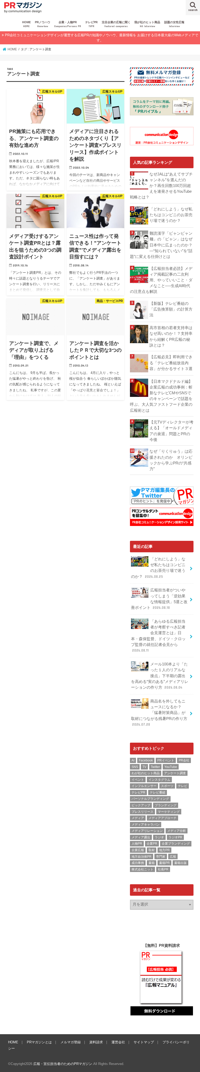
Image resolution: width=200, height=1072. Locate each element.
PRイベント (165, 760)
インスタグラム (159, 780)
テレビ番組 (157, 792)
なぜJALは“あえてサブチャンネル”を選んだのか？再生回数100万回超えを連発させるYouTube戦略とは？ (161, 185)
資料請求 (96, 1042)
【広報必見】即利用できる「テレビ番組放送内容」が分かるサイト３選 (170, 363)
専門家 (160, 856)
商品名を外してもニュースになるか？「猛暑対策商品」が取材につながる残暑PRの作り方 (159, 712)
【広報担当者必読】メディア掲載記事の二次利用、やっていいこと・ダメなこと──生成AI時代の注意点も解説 (161, 280)
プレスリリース (142, 812)
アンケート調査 (175, 773)
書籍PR (164, 863)
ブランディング (166, 805)
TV (144, 767)
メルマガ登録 (70, 1042)
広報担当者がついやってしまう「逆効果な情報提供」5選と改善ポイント (159, 599)
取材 (151, 850)
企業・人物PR (67, 24)
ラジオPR (175, 837)
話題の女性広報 (174, 24)
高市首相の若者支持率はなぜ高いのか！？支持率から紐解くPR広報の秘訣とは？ (170, 336)
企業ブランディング (176, 843)
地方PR (164, 850)
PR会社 (184, 760)
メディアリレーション (147, 831)
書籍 (151, 863)
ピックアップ (141, 805)
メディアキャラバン (146, 824)
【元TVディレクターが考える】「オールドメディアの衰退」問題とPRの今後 (171, 431)
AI (133, 760)
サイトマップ (144, 1042)
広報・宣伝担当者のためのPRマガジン (62, 1064)
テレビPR (91, 24)
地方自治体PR (142, 856)
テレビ (182, 786)
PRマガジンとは (39, 1042)
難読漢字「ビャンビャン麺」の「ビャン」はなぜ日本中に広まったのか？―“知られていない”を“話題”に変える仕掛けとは (161, 245)
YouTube (170, 767)
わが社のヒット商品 (146, 773)
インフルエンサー (144, 786)
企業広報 (138, 850)
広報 (173, 856)
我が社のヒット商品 (147, 24)
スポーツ (167, 786)
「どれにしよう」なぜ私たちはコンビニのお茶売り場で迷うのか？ (170, 215)
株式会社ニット (142, 869)
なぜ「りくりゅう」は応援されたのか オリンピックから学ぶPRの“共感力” (170, 460)
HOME (26, 24)
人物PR (137, 843)
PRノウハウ (42, 24)
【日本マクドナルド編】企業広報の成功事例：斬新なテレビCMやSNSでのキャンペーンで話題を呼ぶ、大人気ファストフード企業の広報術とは (161, 396)
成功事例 (138, 863)
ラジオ (159, 837)
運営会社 (118, 1042)
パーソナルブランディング (150, 799)
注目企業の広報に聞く (116, 24)
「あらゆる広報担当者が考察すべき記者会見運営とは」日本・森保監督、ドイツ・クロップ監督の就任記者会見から (158, 635)
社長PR (163, 869)
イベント (138, 780)
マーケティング (169, 812)
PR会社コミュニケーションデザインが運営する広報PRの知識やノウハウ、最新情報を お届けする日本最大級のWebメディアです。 (101, 37)
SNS (135, 767)
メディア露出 (141, 837)
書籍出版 (180, 863)
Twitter (155, 767)
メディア (138, 818)
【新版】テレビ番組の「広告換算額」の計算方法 (170, 309)
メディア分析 (176, 831)
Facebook (146, 760)
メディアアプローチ (162, 818)
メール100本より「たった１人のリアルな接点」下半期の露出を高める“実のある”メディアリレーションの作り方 (159, 675)
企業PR (152, 843)
